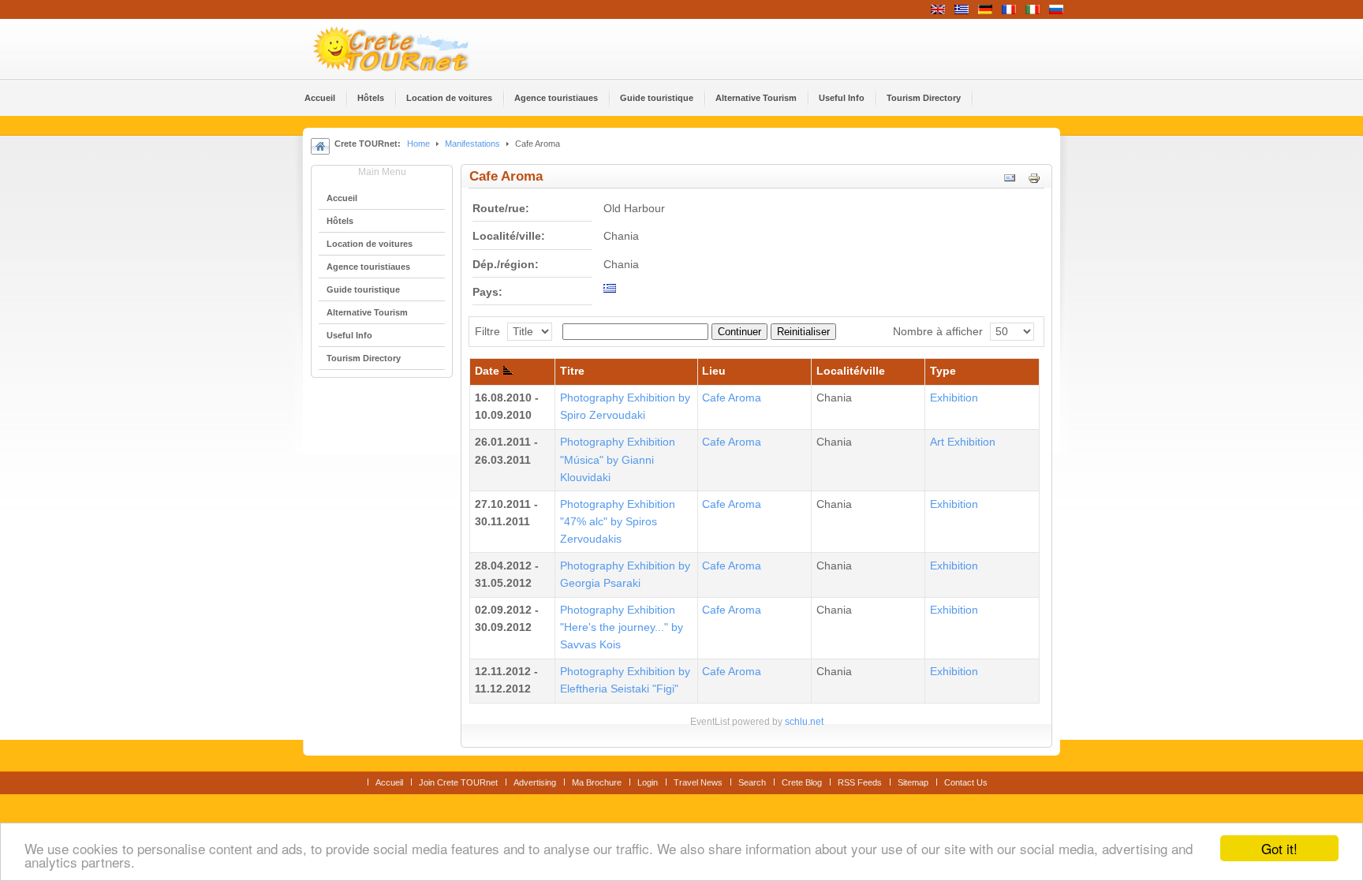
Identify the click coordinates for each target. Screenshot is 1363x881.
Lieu (714, 371)
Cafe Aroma (731, 398)
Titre (572, 371)
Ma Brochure (597, 782)
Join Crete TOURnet (458, 782)
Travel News (698, 782)
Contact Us (966, 782)
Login (647, 782)
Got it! (1279, 848)
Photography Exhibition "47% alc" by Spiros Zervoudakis (617, 521)
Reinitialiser (803, 332)
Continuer (739, 332)
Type (943, 371)
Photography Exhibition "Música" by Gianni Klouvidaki (617, 459)
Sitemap (913, 782)
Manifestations (472, 143)
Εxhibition (954, 398)
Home (418, 143)
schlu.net (804, 721)
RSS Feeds (860, 782)
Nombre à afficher (938, 332)
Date (487, 371)
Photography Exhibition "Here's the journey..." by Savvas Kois (621, 627)
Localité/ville (850, 371)
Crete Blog (802, 782)
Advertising (534, 782)
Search (752, 782)
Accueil (389, 782)
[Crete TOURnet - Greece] (409, 49)
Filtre (487, 332)
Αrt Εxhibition (962, 442)
